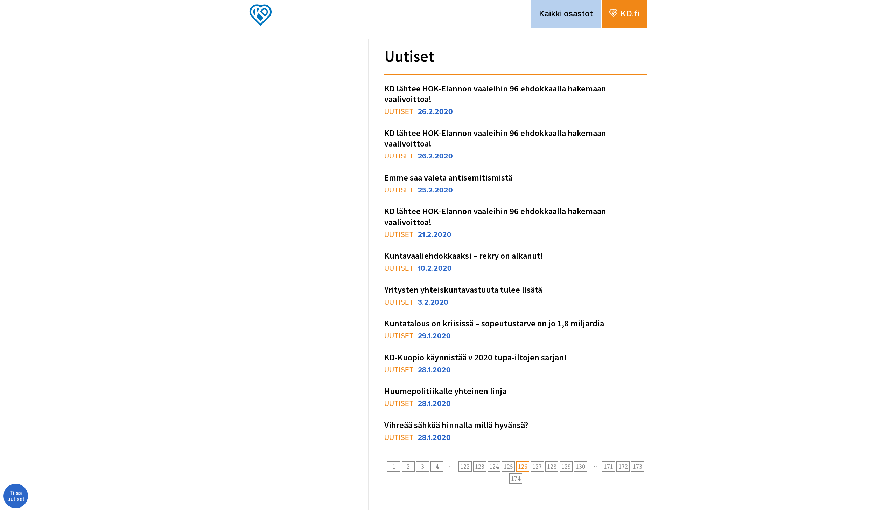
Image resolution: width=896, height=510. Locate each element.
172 (623, 466)
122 (465, 466)
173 (637, 466)
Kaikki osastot (566, 14)
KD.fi (630, 14)
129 (566, 466)
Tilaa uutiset (15, 496)
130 (580, 466)
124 (494, 466)
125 (508, 466)
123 (479, 466)
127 (537, 466)
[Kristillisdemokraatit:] (263, 2)
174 (515, 478)
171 (608, 466)
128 (551, 466)
